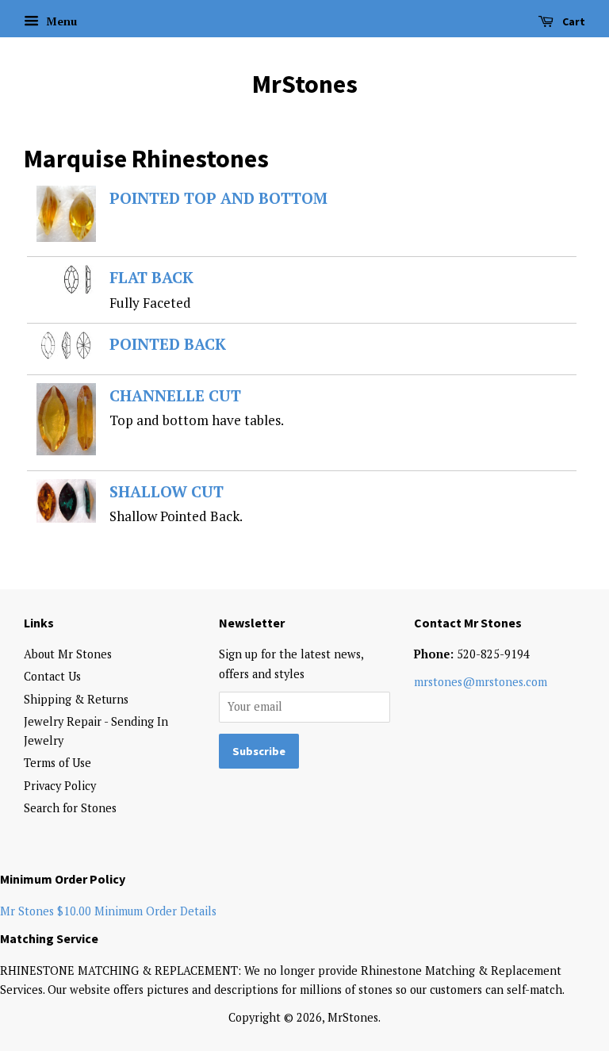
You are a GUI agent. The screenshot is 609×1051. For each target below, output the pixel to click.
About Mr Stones (68, 654)
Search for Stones (70, 807)
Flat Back (151, 277)
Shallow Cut (166, 491)
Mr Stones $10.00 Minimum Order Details (108, 911)
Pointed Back (167, 344)
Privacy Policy (60, 785)
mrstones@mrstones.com (480, 681)
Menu (60, 21)
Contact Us (52, 676)
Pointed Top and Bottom (218, 198)
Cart (572, 21)
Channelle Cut (175, 395)
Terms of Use (57, 762)
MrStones (305, 84)
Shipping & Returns (76, 699)
